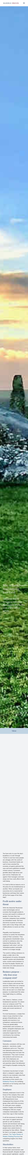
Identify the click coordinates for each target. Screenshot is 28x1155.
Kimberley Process (9, 1081)
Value (14, 731)
